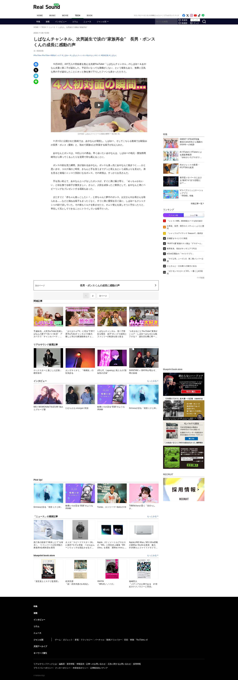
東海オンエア (56, 55)
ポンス (97, 55)
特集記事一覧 (196, 203)
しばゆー (66, 55)
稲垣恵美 (105, 55)
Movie (65, 15)
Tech (77, 15)
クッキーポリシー (63, 667)
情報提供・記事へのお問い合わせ (91, 663)
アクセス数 (173, 215)
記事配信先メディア (99, 667)
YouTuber (46, 55)
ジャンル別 (101, 21)
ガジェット (68, 639)
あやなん (90, 55)
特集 (38, 21)
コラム (75, 21)
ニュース (87, 21)
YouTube (38, 55)
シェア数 (194, 215)
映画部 (184, 23)
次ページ (103, 295)
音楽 (126, 639)
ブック (196, 23)
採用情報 (137, 663)
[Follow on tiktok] (199, 15)
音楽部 (184, 20)
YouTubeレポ (142, 639)
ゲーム (58, 639)
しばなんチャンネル (78, 55)
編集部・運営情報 (66, 663)
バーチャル (99, 639)
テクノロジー (86, 639)
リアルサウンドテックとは (45, 663)
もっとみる (152, 381)
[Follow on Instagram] (191, 15)
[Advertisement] (137, 6)
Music (52, 15)
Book (90, 15)
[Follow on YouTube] (195, 15)
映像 (132, 639)
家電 (77, 639)
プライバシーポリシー (43, 667)
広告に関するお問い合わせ (119, 663)
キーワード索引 (40, 653)
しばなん (113, 55)
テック (195, 20)
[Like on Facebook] (183, 15)
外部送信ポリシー (80, 667)
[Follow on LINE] (203, 15)
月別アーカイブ (40, 646)
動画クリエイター (114, 639)
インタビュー (61, 21)
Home (40, 15)
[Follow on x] (187, 15)
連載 (48, 21)
